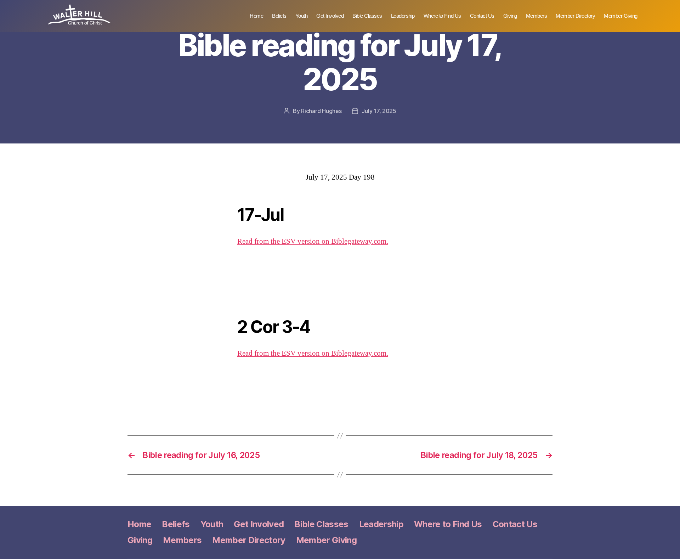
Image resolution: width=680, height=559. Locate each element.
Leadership (403, 16)
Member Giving (621, 16)
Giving (510, 16)
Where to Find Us (442, 16)
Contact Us (482, 16)
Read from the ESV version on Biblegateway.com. (312, 241)
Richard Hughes (321, 110)
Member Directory (575, 16)
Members (536, 16)
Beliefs (279, 16)
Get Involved (330, 16)
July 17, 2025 (379, 110)
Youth (301, 16)
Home (256, 16)
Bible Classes (367, 16)
